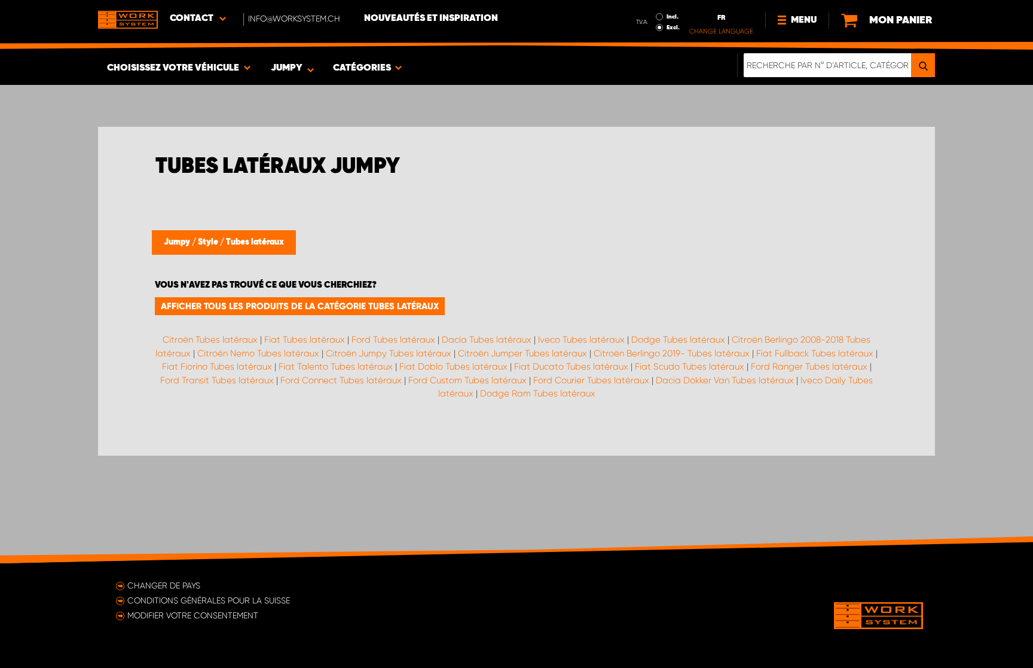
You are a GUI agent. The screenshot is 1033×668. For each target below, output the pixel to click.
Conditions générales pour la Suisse (208, 600)
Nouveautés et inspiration (431, 18)
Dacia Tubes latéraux (486, 339)
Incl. (673, 17)
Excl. (673, 27)
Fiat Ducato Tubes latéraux (571, 366)
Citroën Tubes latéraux (210, 339)
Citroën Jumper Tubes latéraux (522, 353)
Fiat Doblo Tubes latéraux (453, 366)
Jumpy (178, 242)
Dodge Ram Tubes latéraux (537, 393)
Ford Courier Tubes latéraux (591, 380)
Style (209, 242)
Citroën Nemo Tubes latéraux (258, 353)
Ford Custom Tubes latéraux (467, 380)
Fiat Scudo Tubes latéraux (689, 366)
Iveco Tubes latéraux (581, 339)
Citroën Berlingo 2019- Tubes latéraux (672, 353)
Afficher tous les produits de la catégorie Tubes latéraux (300, 306)
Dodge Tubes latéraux (678, 339)
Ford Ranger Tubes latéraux (809, 366)
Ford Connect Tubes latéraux (341, 380)
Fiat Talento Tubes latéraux (336, 366)
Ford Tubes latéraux (393, 339)
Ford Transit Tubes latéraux (217, 380)
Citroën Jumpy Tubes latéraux (388, 353)
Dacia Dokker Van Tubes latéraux (725, 380)
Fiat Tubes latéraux (304, 339)
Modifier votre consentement (192, 615)
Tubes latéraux (255, 242)
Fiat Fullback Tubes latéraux (814, 353)
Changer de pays (163, 585)
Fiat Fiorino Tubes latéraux (217, 366)
